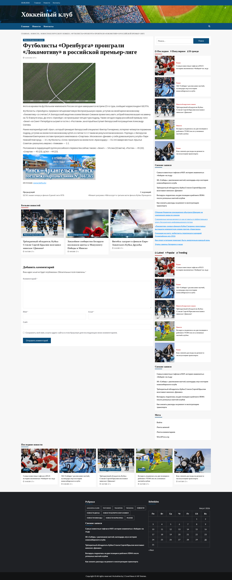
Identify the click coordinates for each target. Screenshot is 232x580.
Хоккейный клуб (46, 14)
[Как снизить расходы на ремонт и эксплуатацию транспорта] (164, 151)
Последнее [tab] (163, 51)
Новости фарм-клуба (114, 518)
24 (153, 539)
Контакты (56, 3)
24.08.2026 (28, 482)
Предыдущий (43, 194)
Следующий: (119, 194)
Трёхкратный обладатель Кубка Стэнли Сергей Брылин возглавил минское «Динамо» (42, 245)
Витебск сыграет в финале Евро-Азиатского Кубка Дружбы (130, 243)
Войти (159, 422)
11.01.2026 (117, 248)
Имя (25, 312)
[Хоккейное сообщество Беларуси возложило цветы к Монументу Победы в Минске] (87, 223)
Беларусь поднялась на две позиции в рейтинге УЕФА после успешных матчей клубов (192, 131)
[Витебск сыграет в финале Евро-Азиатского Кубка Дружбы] (131, 223)
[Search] (209, 26)
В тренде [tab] (194, 51)
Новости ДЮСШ (93, 513)
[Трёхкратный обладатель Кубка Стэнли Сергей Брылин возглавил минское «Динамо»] (42, 223)
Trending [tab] (182, 252)
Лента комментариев (166, 432)
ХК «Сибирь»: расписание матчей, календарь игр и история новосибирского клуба (190, 88)
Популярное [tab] (178, 51)
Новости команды (94, 518)
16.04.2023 (29, 58)
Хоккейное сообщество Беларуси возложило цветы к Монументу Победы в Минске (86, 245)
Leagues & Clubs (93, 508)
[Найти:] (175, 41)
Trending (130, 508)
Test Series (107, 508)
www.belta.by (39, 182)
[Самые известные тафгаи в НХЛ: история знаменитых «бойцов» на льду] (164, 65)
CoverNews (129, 576)
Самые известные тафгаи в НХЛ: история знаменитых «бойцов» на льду (192, 67)
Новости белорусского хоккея (33, 40)
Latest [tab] (160, 252)
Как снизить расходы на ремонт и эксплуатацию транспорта (190, 152)
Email (91, 312)
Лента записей (163, 427)
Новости (47, 3)
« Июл (151, 550)
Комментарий (30, 279)
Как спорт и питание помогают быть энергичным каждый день (182, 240)
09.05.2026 (72, 252)
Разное (178, 63)
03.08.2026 (66, 484)
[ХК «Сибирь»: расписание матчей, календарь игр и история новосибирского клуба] (164, 86)
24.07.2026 (28, 252)
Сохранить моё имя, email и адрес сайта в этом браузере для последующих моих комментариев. (71, 333)
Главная (37, 3)
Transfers (118, 508)
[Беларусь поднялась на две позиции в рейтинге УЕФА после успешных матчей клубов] (164, 129)
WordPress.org (163, 437)
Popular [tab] (170, 252)
